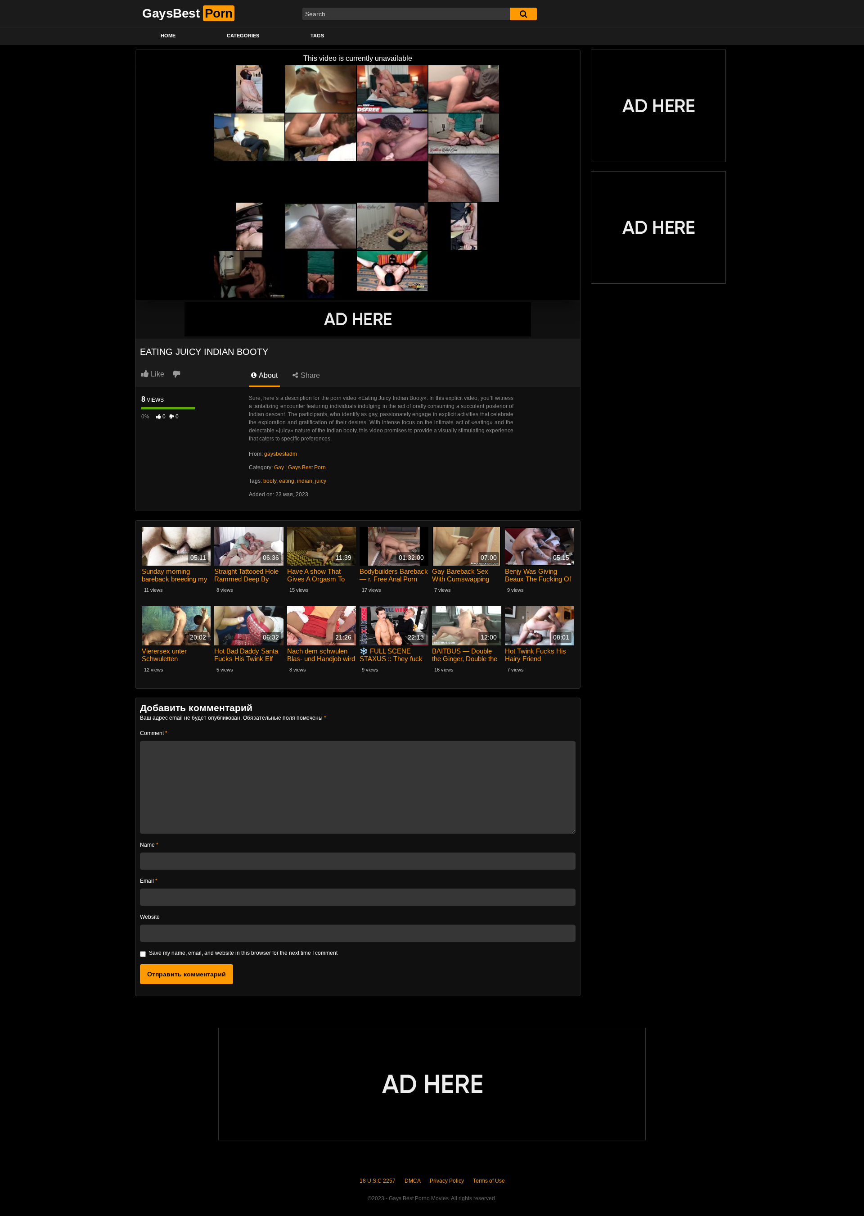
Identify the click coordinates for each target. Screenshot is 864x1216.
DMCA (413, 1181)
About (267, 375)
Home (168, 35)
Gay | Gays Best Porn (300, 467)
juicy (320, 481)
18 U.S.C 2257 (378, 1181)
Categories (243, 35)
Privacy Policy (447, 1181)
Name (149, 845)
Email (149, 881)
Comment (153, 733)
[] (523, 14)
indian (304, 481)
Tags (317, 35)
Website (150, 917)
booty (269, 481)
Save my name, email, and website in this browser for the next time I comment (243, 953)
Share (309, 375)
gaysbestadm (280, 454)
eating (286, 481)
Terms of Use (489, 1181)
